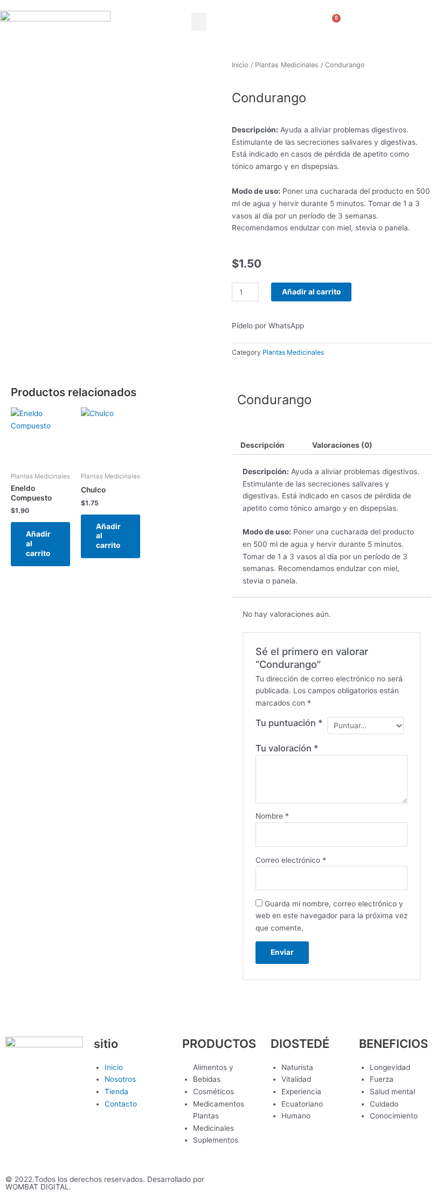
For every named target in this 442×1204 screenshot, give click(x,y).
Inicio (240, 65)
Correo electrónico (290, 860)
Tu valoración (287, 748)
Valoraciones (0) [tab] (342, 445)
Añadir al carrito (311, 291)
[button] (198, 22)
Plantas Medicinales (287, 65)
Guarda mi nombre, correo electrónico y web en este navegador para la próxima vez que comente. (331, 915)
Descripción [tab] (262, 445)
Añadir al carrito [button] (38, 544)
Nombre (272, 816)
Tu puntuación (289, 722)
